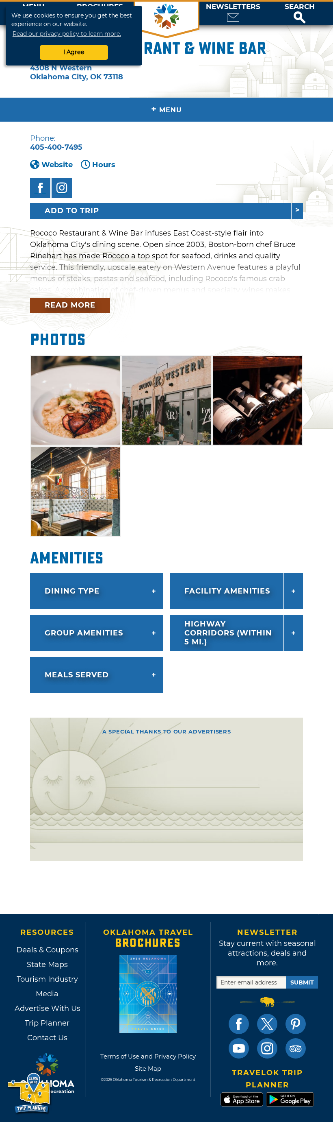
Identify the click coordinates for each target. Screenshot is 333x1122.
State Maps (47, 964)
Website (57, 164)
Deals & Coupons (47, 949)
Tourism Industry (47, 979)
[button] (299, 13)
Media (47, 993)
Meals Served (77, 674)
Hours (103, 164)
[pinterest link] (295, 1024)
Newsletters (233, 7)
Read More (70, 305)
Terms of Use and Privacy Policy (148, 1056)
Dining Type (72, 591)
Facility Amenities (227, 591)
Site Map (148, 1068)
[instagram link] (267, 1048)
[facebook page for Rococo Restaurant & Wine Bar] (40, 188)
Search (300, 7)
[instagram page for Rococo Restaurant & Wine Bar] (62, 188)
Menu (166, 109)
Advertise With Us (47, 1008)
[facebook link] (239, 1024)
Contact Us (47, 1037)
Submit (302, 982)
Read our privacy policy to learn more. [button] (67, 33)
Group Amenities (84, 633)
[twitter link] (267, 1024)
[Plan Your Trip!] (29, 1093)
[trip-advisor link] (295, 1048)
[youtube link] (239, 1048)
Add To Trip (72, 210)
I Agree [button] (73, 52)
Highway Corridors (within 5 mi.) (228, 633)
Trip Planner (47, 1023)
